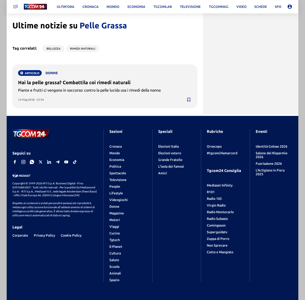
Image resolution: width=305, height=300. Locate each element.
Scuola (114, 267)
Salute (114, 260)
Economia (116, 160)
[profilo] (289, 7)
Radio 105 (214, 199)
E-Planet (115, 246)
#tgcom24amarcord (222, 153)
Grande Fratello (170, 160)
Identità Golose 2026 (271, 146)
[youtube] (66, 162)
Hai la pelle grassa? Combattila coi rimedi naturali (74, 82)
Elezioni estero (169, 153)
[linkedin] (49, 162)
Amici (162, 173)
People (114, 186)
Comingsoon (216, 225)
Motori (114, 220)
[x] (40, 162)
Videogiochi (118, 200)
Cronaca (115, 146)
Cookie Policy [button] (71, 235)
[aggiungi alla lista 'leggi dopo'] (189, 100)
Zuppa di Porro (218, 239)
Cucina (114, 233)
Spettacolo (117, 173)
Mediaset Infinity (220, 185)
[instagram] (23, 162)
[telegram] (57, 162)
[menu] (15, 7)
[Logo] (35, 7)
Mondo (114, 153)
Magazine (116, 213)
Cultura (115, 253)
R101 (211, 192)
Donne (114, 206)
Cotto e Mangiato (220, 252)
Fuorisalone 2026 (269, 164)
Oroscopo (214, 146)
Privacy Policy (44, 235)
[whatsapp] (32, 162)
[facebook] (14, 162)
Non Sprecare (217, 245)
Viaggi (114, 226)
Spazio (114, 280)
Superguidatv (217, 232)
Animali (115, 273)
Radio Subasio (217, 219)
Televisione (118, 180)
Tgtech (114, 240)
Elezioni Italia (168, 146)
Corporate (20, 235)
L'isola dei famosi (171, 166)
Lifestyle (116, 193)
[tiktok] (74, 162)
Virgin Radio (216, 205)
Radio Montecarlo (220, 212)
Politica (115, 166)
